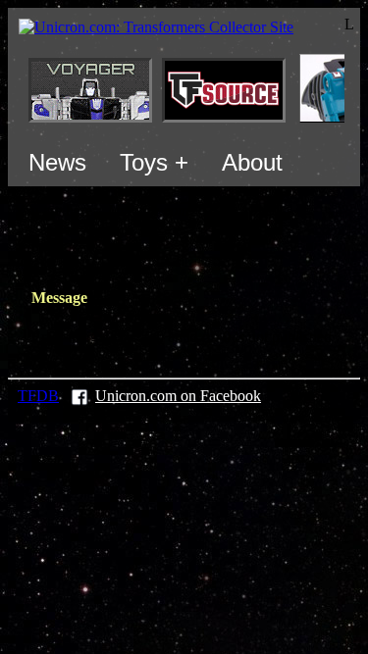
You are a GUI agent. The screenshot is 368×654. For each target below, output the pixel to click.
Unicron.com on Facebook (178, 395)
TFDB (38, 395)
